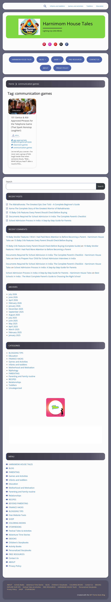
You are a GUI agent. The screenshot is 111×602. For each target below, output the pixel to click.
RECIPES (12, 379)
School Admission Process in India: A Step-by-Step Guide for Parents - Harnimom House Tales (49, 273)
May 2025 (13, 323)
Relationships (15, 382)
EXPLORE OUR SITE (14, 587)
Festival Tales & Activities (20, 530)
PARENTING (14, 373)
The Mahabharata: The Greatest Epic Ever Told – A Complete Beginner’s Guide (44, 204)
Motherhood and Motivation (21, 367)
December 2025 (16, 309)
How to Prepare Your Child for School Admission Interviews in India (45, 258)
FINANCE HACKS (16, 358)
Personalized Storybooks (20, 550)
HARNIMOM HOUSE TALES (21, 59)
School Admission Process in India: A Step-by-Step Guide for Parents (40, 220)
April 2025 (13, 326)
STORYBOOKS (15, 527)
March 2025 (14, 329)
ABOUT (45, 68)
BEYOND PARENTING (18, 503)
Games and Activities (75, 6)
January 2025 (14, 335)
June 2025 (13, 320)
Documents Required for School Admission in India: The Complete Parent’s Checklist (47, 216)
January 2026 (14, 306)
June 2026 (13, 297)
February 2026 (15, 303)
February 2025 (15, 332)
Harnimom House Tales (68, 23)
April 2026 (13, 300)
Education (99, 6)
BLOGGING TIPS (16, 353)
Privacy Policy (62, 68)
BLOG (41, 59)
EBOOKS (12, 538)
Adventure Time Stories (19, 534)
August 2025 (14, 314)
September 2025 (16, 312)
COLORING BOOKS (17, 523)
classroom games (20, 145)
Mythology (13, 370)
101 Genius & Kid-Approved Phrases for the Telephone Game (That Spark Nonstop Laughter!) (22, 124)
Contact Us (94, 59)
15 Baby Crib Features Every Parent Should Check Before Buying (38, 212)
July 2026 (13, 294)
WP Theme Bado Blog (97, 595)
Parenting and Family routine (22, 376)
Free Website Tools (17, 515)
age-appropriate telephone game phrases (21, 141)
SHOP (56, 59)
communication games (22, 147)
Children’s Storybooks (19, 542)
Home (11, 84)
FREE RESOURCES (75, 59)
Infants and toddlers (57, 6)
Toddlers (90, 6)
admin (17, 135)
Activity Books (15, 546)
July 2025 (13, 317)
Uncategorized (15, 388)
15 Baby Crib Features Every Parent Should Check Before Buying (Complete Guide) (43, 246)
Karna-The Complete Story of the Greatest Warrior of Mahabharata (39, 208)
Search (9, 181)
